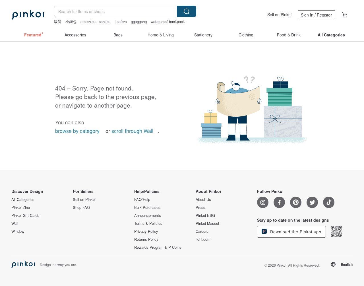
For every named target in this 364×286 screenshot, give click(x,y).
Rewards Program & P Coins (157, 247)
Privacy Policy (146, 231)
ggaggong (139, 21)
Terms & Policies (148, 223)
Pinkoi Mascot (207, 223)
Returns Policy (146, 239)
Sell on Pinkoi (279, 14)
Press (200, 207)
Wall (14, 223)
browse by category (77, 130)
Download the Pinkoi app (295, 231)
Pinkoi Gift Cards (25, 215)
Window (17, 231)
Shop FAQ (81, 207)
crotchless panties (95, 21)
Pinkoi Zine (20, 207)
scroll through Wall (132, 130)
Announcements (147, 215)
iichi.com (203, 239)
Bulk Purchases (147, 207)
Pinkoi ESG (205, 215)
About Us (203, 199)
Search (186, 11)
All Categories (22, 199)
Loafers (121, 21)
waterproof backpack (168, 21)
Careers (202, 231)
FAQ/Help (142, 199)
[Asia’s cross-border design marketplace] (27, 15)
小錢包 (70, 21)
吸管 (57, 21)
